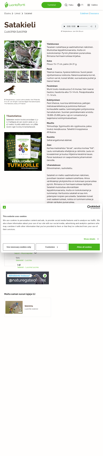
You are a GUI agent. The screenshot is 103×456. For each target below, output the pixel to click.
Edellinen (84, 13)
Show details (89, 239)
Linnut (17, 14)
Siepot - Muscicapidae (23, 253)
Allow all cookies (84, 247)
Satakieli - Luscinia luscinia (28, 267)
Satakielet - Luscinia (24, 260)
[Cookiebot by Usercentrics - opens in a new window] (89, 207)
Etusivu (7, 13)
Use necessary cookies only (19, 247)
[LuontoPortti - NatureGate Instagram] (27, 278)
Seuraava (94, 13)
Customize (50, 247)
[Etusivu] (15, 5)
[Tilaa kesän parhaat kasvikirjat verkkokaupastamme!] (23, 151)
